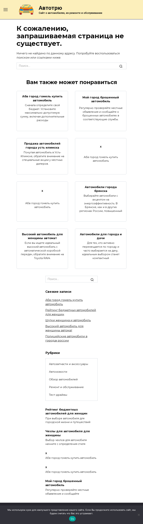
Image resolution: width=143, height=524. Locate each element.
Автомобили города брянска (101, 188)
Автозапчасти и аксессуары (68, 364)
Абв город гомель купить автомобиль (42, 98)
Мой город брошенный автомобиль (100, 99)
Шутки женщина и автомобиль (68, 320)
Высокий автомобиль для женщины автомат (42, 236)
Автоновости (58, 371)
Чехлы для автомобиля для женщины (67, 433)
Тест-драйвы (58, 394)
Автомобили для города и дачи (101, 236)
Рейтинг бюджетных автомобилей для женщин (66, 411)
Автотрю (50, 8)
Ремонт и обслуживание (66, 387)
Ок (72, 518)
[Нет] (138, 514)
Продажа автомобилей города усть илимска (42, 145)
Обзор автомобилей (63, 379)
